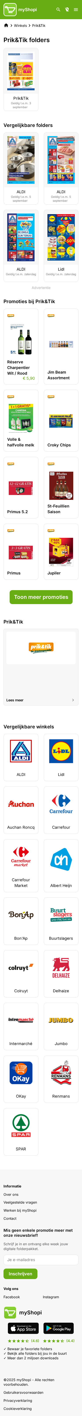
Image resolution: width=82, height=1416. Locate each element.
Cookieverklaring (17, 1408)
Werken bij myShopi (20, 1210)
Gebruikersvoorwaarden (23, 1392)
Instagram (51, 1297)
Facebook (11, 1297)
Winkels (20, 25)
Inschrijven (20, 1273)
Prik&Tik (38, 25)
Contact (9, 1218)
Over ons (10, 1194)
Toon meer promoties (41, 597)
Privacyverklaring (17, 1400)
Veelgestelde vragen (20, 1202)
